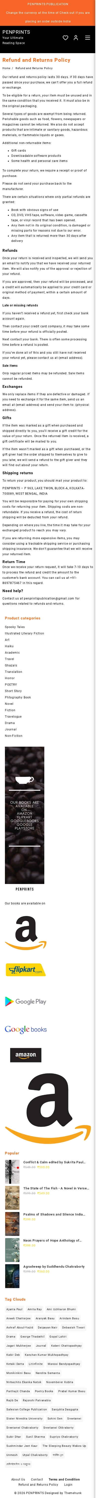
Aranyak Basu (45, 1318)
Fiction (10, 710)
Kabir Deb (13, 1354)
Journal (11, 729)
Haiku (9, 646)
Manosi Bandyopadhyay (64, 1364)
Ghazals (11, 665)
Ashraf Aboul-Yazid (19, 1327)
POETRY (11, 684)
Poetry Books (44, 1391)
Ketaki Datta (15, 1364)
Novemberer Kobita (59, 1382)
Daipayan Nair (47, 1327)
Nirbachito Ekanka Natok (23, 1382)
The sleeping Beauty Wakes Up (64, 1446)
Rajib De (12, 1400)
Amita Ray (35, 1309)
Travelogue (13, 716)
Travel (9, 659)
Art (7, 640)
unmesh (12, 1455)
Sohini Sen (55, 1418)
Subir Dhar (13, 1436)
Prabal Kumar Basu (71, 1391)
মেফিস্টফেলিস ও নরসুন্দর (18, 1464)
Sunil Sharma (35, 1436)
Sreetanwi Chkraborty (58, 1427)
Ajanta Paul (14, 1309)
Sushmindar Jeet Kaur (22, 1446)
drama (11, 1336)
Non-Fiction (14, 736)
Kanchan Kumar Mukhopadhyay (46, 1354)
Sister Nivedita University (24, 1418)
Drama (10, 723)
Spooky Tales (15, 627)
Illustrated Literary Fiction (24, 633)
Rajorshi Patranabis (37, 1400)
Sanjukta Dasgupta (65, 1409)
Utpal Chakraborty (35, 1455)
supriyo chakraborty (64, 1436)
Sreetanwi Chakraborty (22, 1427)
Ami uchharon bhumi (61, 1309)
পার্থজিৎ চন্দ (58, 1455)
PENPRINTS (16, 32)
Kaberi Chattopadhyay (66, 1345)
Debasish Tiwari (73, 1327)
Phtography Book (18, 697)
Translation (13, 672)
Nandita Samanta (48, 1373)
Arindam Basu (69, 1318)
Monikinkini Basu (18, 1373)
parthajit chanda (18, 1391)
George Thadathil (32, 1336)
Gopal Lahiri (58, 1336)
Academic (12, 652)
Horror (10, 678)
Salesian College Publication (26, 1409)
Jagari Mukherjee (18, 1345)
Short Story (13, 691)
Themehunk (73, 1493)
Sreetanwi (74, 1418)
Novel (9, 704)
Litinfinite (36, 1364)
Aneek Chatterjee (18, 1318)
